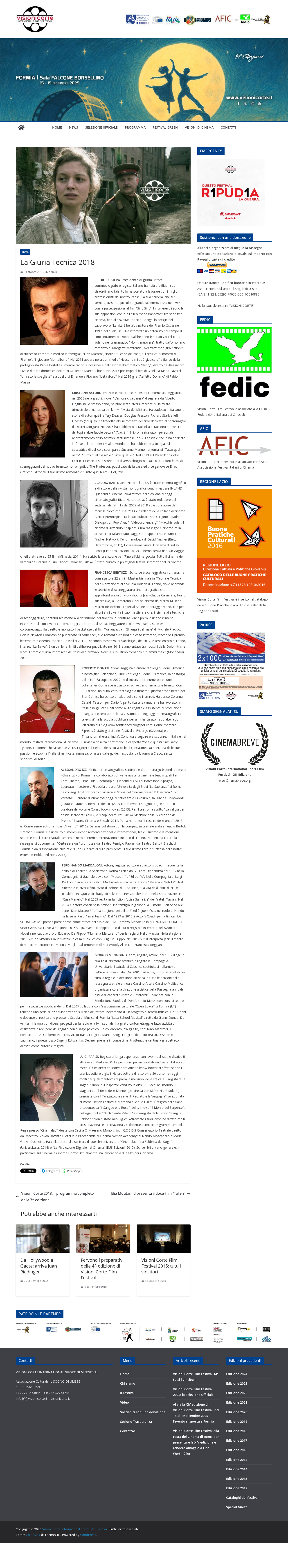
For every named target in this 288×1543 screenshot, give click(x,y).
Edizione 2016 (236, 1450)
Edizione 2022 (236, 1393)
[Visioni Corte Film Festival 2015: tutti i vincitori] (164, 1227)
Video (124, 1402)
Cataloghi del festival (242, 1497)
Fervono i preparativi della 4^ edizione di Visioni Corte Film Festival (102, 1269)
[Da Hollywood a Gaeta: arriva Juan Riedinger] (43, 1227)
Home (57, 127)
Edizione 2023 (236, 1383)
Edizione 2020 (236, 1412)
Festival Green (165, 127)
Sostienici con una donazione (142, 1412)
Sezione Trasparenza (136, 1421)
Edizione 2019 (236, 1421)
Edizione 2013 (236, 1478)
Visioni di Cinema (199, 127)
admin (53, 272)
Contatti (228, 127)
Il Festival (127, 1393)
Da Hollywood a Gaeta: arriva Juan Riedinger (38, 1266)
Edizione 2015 (236, 1460)
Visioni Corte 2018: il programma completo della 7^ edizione (57, 1196)
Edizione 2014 (236, 1469)
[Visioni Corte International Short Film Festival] (144, 41)
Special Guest (236, 1507)
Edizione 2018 (236, 1431)
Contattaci (128, 1431)
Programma (135, 127)
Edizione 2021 (236, 1402)
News (73, 127)
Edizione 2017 (236, 1440)
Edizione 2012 (236, 1488)
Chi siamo (127, 1383)
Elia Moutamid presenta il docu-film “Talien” (148, 1193)
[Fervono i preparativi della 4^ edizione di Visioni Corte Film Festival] (103, 1227)
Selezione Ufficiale (101, 127)
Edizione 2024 (236, 1374)
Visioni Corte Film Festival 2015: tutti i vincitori (161, 1266)
